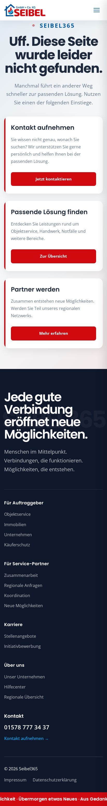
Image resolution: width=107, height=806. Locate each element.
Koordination (17, 595)
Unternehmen (18, 535)
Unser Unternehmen (24, 677)
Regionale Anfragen (23, 585)
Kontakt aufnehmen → (26, 738)
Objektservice (17, 514)
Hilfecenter (15, 687)
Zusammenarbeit (21, 575)
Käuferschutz (17, 545)
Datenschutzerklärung (55, 780)
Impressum (15, 780)
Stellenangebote (20, 636)
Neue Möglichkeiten (23, 605)
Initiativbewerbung (22, 646)
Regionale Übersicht (24, 697)
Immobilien (15, 524)
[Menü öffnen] (97, 10)
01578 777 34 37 (26, 727)
